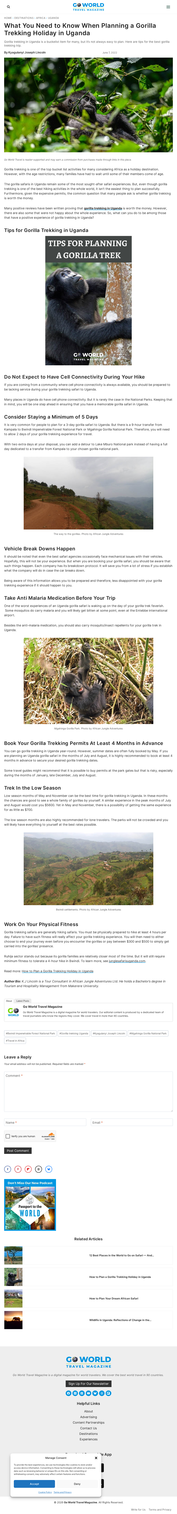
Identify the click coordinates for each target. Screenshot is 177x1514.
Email (97, 1122)
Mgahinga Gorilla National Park (148, 1033)
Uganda (53, 17)
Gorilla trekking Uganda (73, 1033)
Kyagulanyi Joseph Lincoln (27, 52)
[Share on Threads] (38, 1169)
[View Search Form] (8, 7)
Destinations (24, 17)
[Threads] (102, 1393)
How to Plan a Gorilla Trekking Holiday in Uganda (57, 971)
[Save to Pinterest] (18, 1169)
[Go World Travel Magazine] (13, 1012)
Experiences (88, 1439)
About (9, 1001)
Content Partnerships (88, 1422)
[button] (96, 1458)
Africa (40, 17)
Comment (14, 1075)
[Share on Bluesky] (48, 1169)
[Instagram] (75, 1393)
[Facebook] (68, 1393)
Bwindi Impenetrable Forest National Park (30, 1033)
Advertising (88, 1417)
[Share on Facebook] (7, 1169)
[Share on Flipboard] (28, 1169)
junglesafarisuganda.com (127, 961)
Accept (34, 1484)
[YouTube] (88, 1393)
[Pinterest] (82, 1393)
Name (11, 1122)
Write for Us (138, 1509)
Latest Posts (22, 1001)
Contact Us (88, 1428)
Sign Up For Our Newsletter (88, 1384)
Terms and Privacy (63, 1492)
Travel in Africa (15, 1040)
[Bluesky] (95, 1393)
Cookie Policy (45, 1492)
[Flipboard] (108, 1393)
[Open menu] (168, 7)
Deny (77, 1484)
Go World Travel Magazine (42, 1006)
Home (8, 17)
